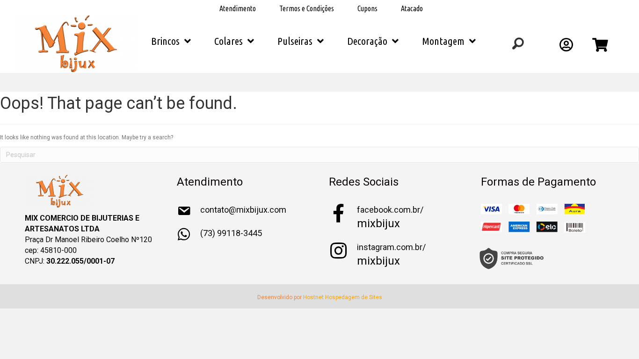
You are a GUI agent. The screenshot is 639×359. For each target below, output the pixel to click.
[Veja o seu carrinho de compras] (601, 47)
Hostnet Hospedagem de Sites (342, 297)
